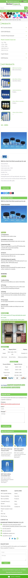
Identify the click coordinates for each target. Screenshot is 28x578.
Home (15, 493)
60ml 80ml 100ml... (17, 79)
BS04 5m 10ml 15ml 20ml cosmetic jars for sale (10, 404)
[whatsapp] (17, 539)
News (15, 504)
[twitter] (12, 539)
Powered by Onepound (16, 572)
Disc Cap (3, 513)
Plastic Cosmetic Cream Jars (8, 39)
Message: (3, 411)
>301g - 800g (4, 46)
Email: (3, 406)
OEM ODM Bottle (5, 31)
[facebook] (9, 539)
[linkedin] (15, 539)
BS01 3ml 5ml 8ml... (17, 68)
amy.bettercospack (7, 535)
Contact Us (17, 506)
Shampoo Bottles (5, 496)
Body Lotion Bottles (5, 506)
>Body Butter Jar (5, 48)
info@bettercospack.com (13, 1)
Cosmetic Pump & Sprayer (7, 35)
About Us (16, 496)
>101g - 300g (4, 44)
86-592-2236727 (7, 528)
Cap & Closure (4, 54)
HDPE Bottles (4, 58)
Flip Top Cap (4, 516)
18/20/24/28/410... (17, 90)
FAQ (15, 501)
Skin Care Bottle (5, 498)
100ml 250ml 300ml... (17, 112)
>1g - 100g (3, 42)
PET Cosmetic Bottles (6, 27)
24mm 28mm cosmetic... (18, 101)
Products (16, 498)
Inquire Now (6, 188)
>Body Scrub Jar (4, 50)
